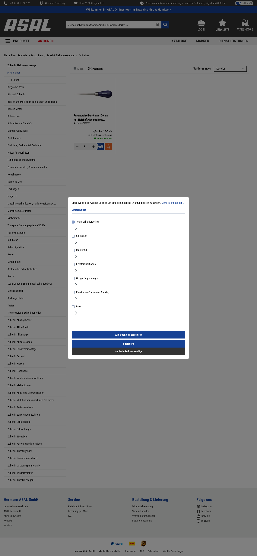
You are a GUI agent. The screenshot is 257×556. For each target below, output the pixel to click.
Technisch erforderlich (87, 221)
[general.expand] (76, 228)
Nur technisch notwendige (128, 351)
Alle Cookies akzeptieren (128, 334)
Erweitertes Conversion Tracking (92, 292)
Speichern (128, 343)
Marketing (81, 249)
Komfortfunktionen (86, 264)
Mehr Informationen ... (173, 202)
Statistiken (81, 235)
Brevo (79, 306)
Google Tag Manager (87, 278)
